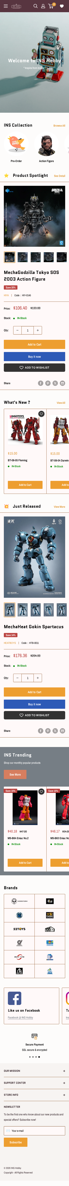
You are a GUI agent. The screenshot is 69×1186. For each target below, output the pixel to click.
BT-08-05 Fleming (17, 460)
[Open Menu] (6, 6)
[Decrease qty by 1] (17, 330)
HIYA (6, 295)
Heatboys (10, 643)
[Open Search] (36, 6)
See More (15, 774)
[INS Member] (43, 6)
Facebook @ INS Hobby (20, 1017)
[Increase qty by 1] (38, 330)
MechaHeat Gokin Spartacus (34, 627)
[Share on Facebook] (40, 383)
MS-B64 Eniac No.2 (18, 838)
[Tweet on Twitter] (55, 383)
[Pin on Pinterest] (48, 383)
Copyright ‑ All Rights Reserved (18, 1172)
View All (61, 403)
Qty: (6, 330)
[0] (50, 6)
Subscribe (16, 1142)
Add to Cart (34, 344)
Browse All (59, 126)
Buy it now (34, 356)
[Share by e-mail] (62, 383)
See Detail (59, 176)
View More (59, 507)
